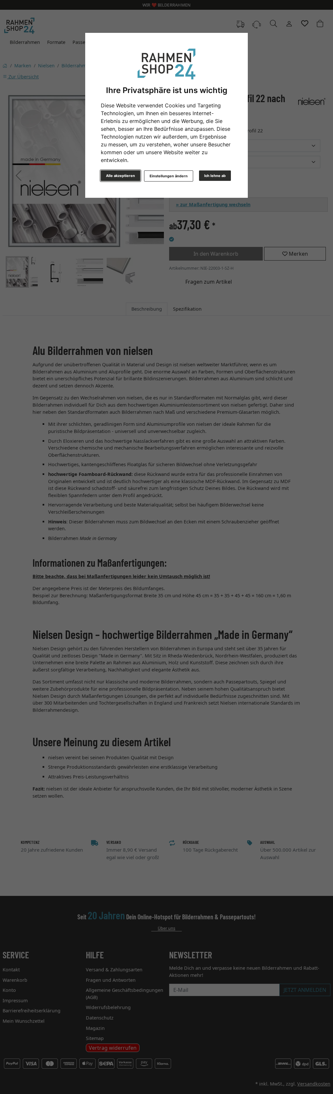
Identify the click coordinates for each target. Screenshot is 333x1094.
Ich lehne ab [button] (215, 175)
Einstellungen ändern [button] (169, 176)
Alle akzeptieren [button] (120, 175)
